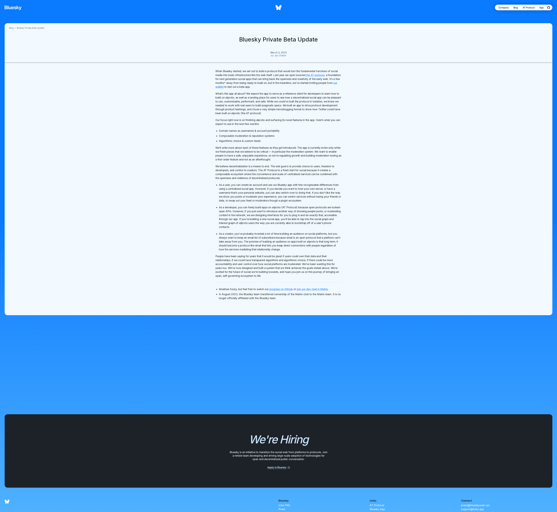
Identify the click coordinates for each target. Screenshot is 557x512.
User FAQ (284, 505)
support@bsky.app (472, 509)
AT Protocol (529, 7)
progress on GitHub (281, 289)
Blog (515, 7)
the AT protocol (315, 75)
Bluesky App (377, 509)
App (541, 7)
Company (503, 7)
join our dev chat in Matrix (312, 289)
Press (281, 509)
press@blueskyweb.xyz (475, 505)
